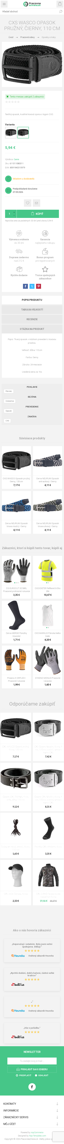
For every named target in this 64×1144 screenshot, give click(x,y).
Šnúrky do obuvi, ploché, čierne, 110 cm (15, 848)
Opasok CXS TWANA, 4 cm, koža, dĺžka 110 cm (16, 798)
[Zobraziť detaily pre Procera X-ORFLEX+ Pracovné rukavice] (16, 660)
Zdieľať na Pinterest (38, 286)
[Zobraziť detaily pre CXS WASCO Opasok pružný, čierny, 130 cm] (11, 138)
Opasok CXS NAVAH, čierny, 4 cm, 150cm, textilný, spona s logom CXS (48, 800)
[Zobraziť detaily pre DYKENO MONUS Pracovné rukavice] (47, 660)
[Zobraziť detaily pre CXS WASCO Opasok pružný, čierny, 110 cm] (23, 138)
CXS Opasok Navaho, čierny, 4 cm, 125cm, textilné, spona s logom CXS (48, 750)
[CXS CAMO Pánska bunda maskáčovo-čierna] (48, 875)
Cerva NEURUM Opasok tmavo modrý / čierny (16, 525)
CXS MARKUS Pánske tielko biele (48, 634)
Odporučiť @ (36, 203)
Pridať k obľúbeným (27, 203)
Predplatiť (25, 1075)
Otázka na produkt (32, 329)
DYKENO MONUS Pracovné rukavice (47, 679)
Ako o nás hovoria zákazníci (32, 930)
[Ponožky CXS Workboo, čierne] (48, 828)
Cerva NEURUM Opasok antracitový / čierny (47, 480)
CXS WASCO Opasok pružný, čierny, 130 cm (16, 480)
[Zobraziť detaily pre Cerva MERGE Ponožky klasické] (16, 615)
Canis (16, 159)
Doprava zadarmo (19, 255)
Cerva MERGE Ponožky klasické (16, 634)
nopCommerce (37, 1132)
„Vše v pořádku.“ (32, 1028)
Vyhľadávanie (60, 11)
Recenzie (32, 319)
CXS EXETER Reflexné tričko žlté (47, 589)
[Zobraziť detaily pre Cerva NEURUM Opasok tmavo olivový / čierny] (47, 505)
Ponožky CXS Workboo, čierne (48, 847)
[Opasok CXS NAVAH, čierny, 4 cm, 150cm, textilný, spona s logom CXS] (48, 778)
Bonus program (45, 255)
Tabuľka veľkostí (32, 309)
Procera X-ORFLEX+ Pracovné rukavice (16, 679)
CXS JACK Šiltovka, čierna (16, 894)
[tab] (32, 299)
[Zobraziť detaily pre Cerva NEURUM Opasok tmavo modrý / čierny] (16, 505)
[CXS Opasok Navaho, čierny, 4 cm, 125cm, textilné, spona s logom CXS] (48, 728)
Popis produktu (32, 300)
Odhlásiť (43, 1075)
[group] (16, 570)
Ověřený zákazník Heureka (40, 956)
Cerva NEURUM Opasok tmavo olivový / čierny (47, 525)
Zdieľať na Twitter (32, 286)
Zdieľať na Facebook (25, 286)
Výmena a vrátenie (19, 237)
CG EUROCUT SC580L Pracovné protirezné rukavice (16, 589)
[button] (14, 582)
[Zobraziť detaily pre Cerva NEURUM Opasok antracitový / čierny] (47, 460)
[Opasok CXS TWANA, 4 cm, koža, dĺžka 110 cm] (15, 778)
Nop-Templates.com (37, 1136)
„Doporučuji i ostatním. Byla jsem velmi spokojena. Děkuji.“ (32, 945)
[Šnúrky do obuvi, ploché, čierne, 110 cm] (15, 828)
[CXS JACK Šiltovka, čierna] (15, 875)
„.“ (32, 1002)
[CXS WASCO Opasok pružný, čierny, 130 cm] (15, 728)
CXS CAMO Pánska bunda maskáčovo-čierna (48, 895)
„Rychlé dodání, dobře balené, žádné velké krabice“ (32, 974)
